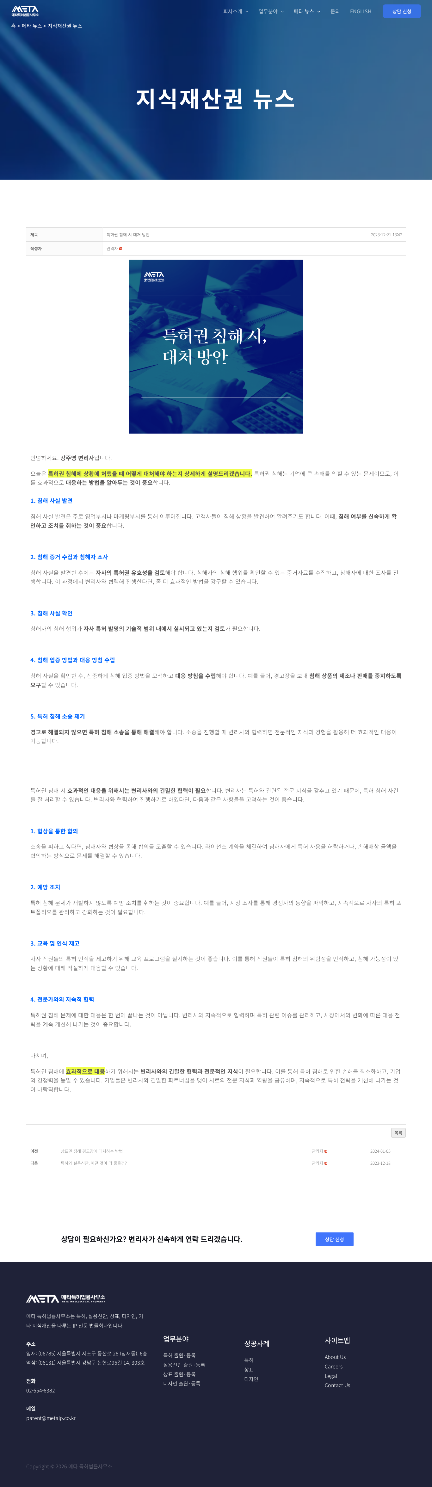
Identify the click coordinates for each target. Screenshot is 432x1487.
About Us (335, 1357)
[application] (245, 11)
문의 (335, 11)
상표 (249, 1369)
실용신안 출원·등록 (184, 1364)
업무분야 (268, 11)
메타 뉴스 (304, 11)
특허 (249, 1360)
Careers (334, 1366)
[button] (402, 11)
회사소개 (232, 11)
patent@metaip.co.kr (51, 1418)
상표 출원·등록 (179, 1374)
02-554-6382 (40, 1390)
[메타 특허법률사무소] (25, 10)
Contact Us (337, 1385)
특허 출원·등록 (179, 1355)
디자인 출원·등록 (182, 1383)
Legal (331, 1375)
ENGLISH (361, 11)
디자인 (251, 1379)
